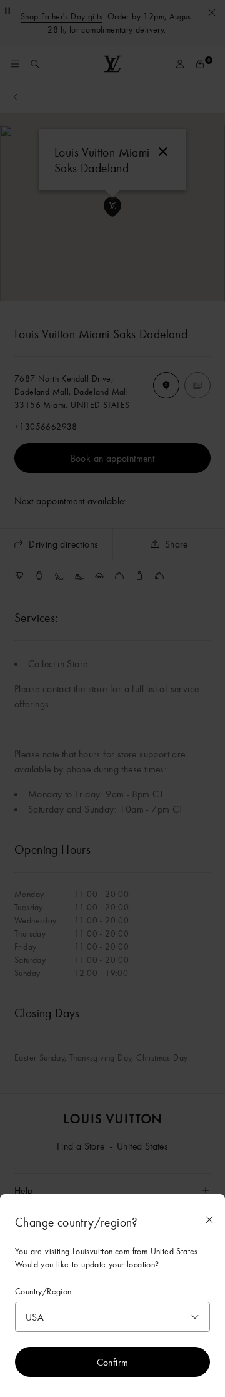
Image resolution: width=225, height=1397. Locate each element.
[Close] (209, 1219)
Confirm (113, 1362)
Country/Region (43, 1291)
